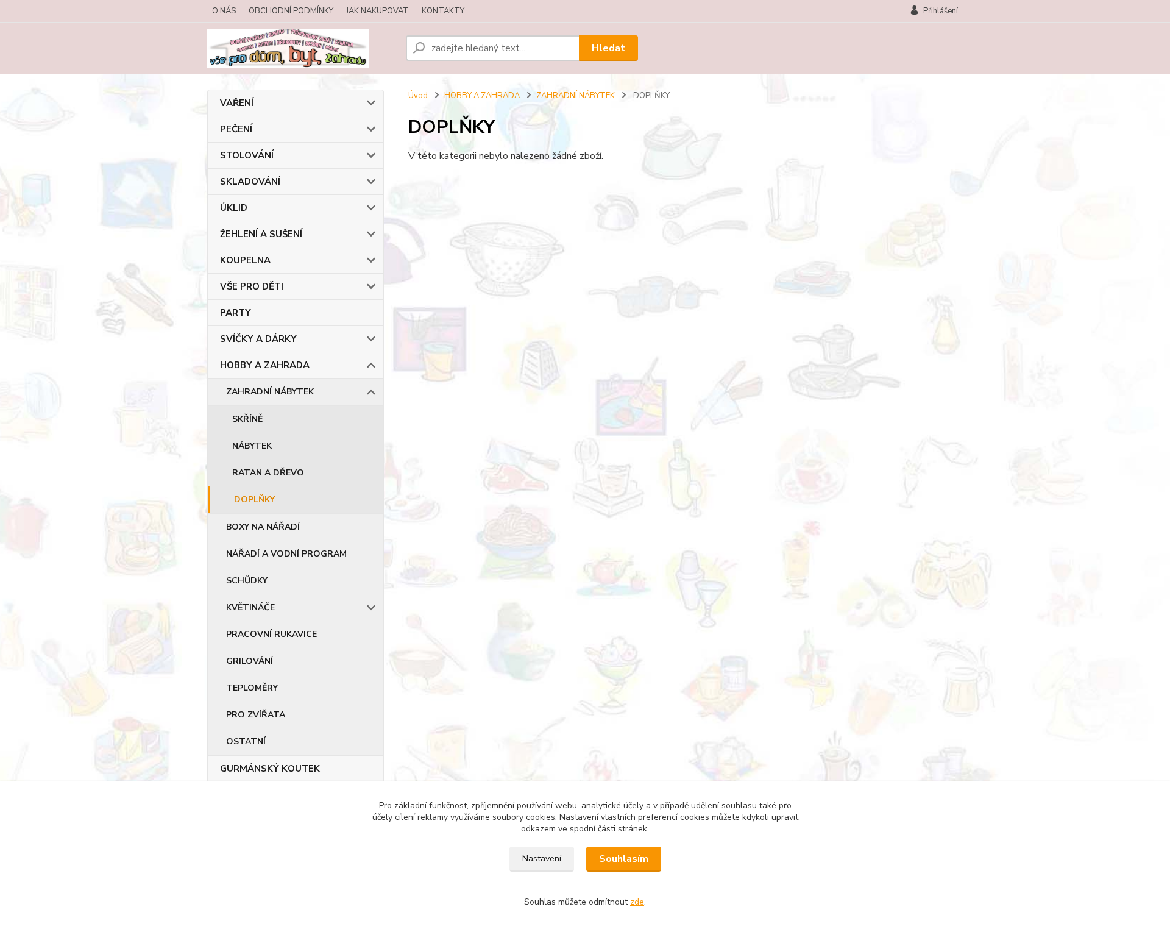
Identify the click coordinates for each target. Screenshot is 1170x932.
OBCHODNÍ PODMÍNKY (291, 10)
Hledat (608, 48)
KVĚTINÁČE (250, 607)
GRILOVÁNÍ (249, 661)
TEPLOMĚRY (252, 688)
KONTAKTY (443, 10)
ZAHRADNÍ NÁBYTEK (270, 391)
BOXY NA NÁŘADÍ (263, 527)
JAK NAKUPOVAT (377, 10)
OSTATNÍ (246, 741)
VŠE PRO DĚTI (251, 286)
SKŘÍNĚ (247, 419)
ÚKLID (233, 208)
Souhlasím (623, 859)
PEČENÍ (236, 129)
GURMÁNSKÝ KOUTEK (270, 769)
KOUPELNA (245, 260)
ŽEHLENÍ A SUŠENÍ (261, 234)
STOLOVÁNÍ (247, 155)
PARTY (235, 313)
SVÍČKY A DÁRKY (258, 339)
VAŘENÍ (237, 103)
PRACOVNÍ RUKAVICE (271, 634)
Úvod (418, 95)
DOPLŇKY (254, 499)
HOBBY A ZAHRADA (265, 365)
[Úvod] (301, 48)
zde (637, 902)
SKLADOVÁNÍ (250, 182)
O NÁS (224, 10)
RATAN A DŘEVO (268, 472)
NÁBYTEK (252, 446)
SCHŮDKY (247, 580)
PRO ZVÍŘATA (255, 714)
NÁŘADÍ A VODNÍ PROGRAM (286, 554)
